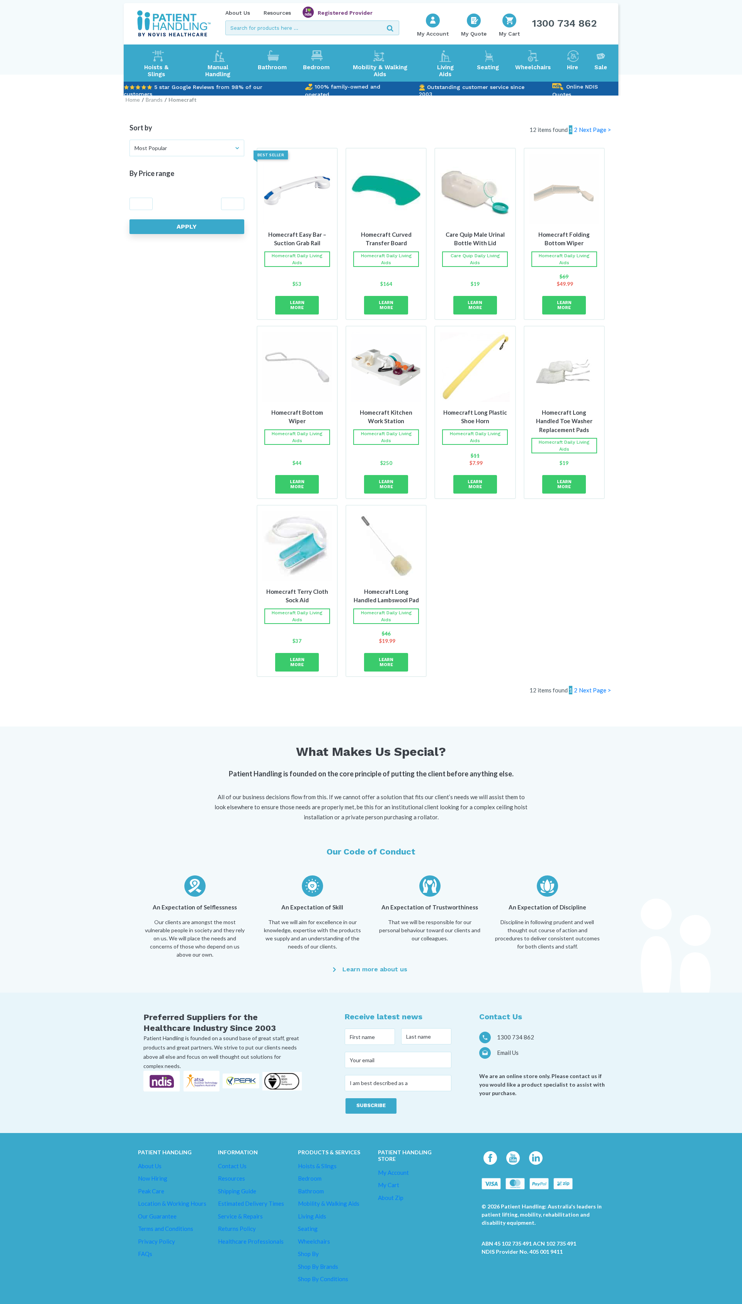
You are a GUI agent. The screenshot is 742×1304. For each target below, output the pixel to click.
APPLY (187, 226)
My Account (393, 1172)
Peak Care (151, 1190)
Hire (572, 67)
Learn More (297, 305)
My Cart (388, 1184)
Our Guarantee (157, 1215)
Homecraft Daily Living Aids (297, 259)
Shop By (308, 1253)
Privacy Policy (156, 1240)
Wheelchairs (533, 67)
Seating (488, 67)
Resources (277, 13)
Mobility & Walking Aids (380, 71)
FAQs (145, 1253)
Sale (600, 67)
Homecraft (182, 99)
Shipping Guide (237, 1190)
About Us (237, 13)
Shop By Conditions (323, 1278)
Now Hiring (152, 1178)
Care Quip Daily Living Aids (475, 259)
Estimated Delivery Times (251, 1203)
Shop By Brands (318, 1266)
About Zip (390, 1197)
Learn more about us (374, 969)
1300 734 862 (564, 23)
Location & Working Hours (172, 1203)
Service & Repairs (240, 1215)
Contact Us (232, 1165)
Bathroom (272, 67)
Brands (154, 99)
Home (133, 99)
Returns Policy (237, 1228)
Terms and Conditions (165, 1228)
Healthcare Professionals (251, 1240)
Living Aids (445, 71)
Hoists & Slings (156, 71)
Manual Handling (217, 71)
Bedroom (316, 67)
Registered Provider (345, 13)
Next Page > (595, 129)
